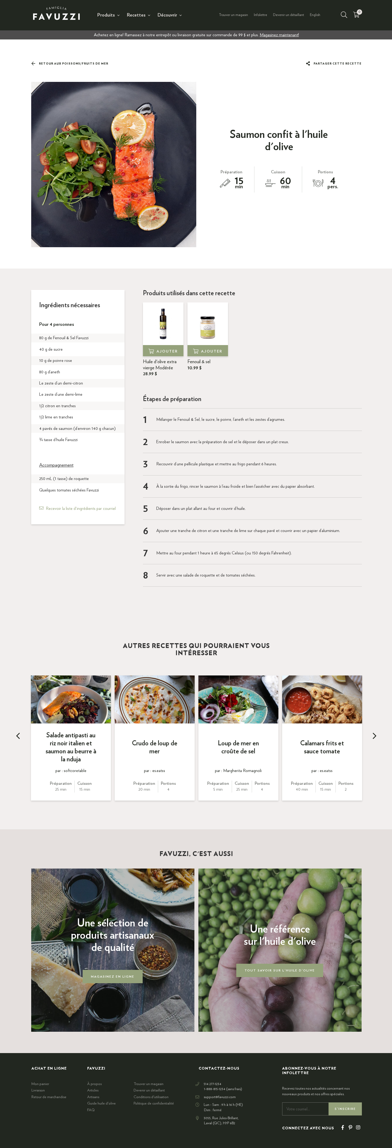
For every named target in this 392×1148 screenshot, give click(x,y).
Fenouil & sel (198, 364)
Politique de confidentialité (154, 1103)
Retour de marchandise (48, 1097)
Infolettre (260, 15)
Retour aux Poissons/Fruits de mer (73, 63)
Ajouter (167, 351)
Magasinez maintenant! (279, 35)
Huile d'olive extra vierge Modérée (160, 367)
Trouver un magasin (233, 15)
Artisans (93, 1097)
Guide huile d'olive (101, 1103)
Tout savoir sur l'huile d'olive (280, 970)
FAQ (91, 1110)
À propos (94, 1084)
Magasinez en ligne (112, 976)
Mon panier (40, 1084)
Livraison (38, 1090)
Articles (92, 1090)
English (315, 15)
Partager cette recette (337, 63)
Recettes (136, 15)
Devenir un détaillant (288, 15)
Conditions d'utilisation (151, 1097)
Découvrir (167, 15)
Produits (106, 15)
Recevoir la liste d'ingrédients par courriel (81, 508)
